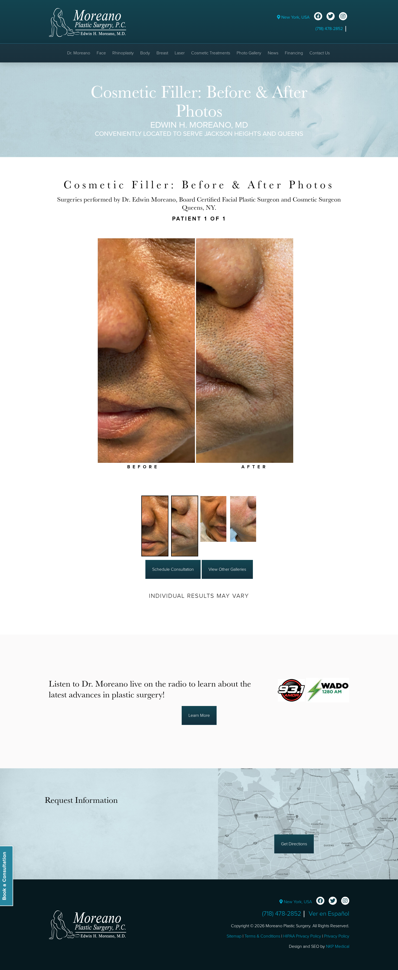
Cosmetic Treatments (210, 53)
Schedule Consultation (173, 569)
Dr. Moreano (78, 53)
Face (101, 53)
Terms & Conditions (262, 936)
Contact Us (319, 53)
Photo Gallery (249, 53)
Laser (180, 53)
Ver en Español (329, 914)
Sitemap (234, 936)
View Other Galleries (227, 569)
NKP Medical (337, 946)
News (273, 53)
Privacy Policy (336, 936)
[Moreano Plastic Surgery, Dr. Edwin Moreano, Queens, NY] (87, 22)
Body (145, 53)
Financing (294, 53)
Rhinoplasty (123, 53)
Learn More (199, 715)
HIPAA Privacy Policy (302, 936)
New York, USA (295, 17)
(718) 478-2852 (329, 28)
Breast (162, 53)
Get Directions (294, 844)
